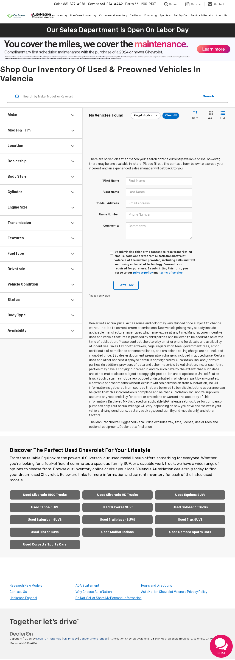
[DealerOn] (21, 633)
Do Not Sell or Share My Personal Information (109, 598)
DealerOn (42, 638)
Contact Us (18, 592)
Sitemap (55, 638)
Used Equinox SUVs (190, 495)
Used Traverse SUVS (117, 507)
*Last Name (111, 192)
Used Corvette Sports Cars (45, 544)
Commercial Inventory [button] (113, 15)
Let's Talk (126, 285)
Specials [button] (165, 15)
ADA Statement (88, 585)
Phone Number (108, 214)
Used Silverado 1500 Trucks (45, 495)
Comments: (111, 226)
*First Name (110, 181)
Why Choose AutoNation (94, 592)
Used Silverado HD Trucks (117, 495)
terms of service (170, 272)
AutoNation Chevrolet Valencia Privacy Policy (174, 592)
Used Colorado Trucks (190, 507)
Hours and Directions (156, 585)
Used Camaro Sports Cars (190, 532)
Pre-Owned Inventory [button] (83, 15)
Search (208, 96)
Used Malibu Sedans (117, 532)
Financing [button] (150, 15)
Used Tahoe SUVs (45, 507)
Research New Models (26, 585)
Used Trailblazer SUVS (117, 519)
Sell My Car (180, 15)
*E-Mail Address (107, 203)
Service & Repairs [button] (201, 15)
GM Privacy (70, 638)
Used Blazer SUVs (45, 532)
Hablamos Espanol (23, 598)
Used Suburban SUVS (45, 519)
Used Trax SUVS (190, 519)
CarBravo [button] (136, 15)
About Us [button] (221, 15)
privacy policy (143, 272)
